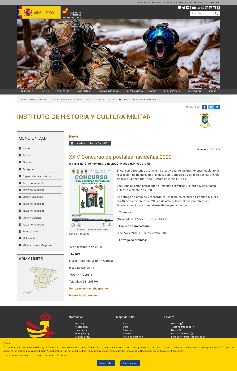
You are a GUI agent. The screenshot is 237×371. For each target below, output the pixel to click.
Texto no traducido (96, 99)
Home (24, 99)
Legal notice (81, 330)
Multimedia (28, 238)
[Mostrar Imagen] (91, 200)
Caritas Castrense (180, 333)
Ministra (175, 323)
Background (29, 169)
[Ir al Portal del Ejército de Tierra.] (75, 12)
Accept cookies (130, 363)
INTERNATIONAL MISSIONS (141, 91)
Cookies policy (82, 336)
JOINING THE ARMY (108, 91)
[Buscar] (216, 13)
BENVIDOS (172, 2)
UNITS (45, 91)
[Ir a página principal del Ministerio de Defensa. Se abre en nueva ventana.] (39, 12)
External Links (30, 231)
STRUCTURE (63, 91)
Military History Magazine (36, 245)
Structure (128, 330)
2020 (111, 99)
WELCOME (214, 2)
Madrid (43, 99)
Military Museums (32, 196)
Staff (125, 323)
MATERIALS (84, 91)
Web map (79, 323)
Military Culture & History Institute (67, 99)
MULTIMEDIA (194, 91)
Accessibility (81, 327)
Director (26, 162)
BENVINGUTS (158, 2)
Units (125, 327)
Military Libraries (31, 217)
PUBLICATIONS (172, 91)
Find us (26, 155)
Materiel (127, 333)
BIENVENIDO (144, 2)
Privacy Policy (82, 333)
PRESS (212, 91)
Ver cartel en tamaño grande (88, 288)
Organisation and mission (36, 176)
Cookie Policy (106, 363)
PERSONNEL (27, 91)
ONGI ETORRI (185, 2)
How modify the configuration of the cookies (162, 351)
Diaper (174, 330)
